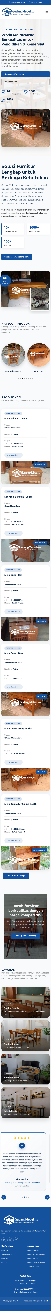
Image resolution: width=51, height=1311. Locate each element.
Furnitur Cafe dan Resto (36, 1262)
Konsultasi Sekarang (14, 74)
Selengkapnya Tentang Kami (16, 257)
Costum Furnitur (33, 1266)
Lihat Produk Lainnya (16, 875)
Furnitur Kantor (32, 1258)
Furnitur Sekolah (33, 1250)
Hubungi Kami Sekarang (25, 936)
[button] (18, 378)
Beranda (4, 1250)
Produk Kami (11, 82)
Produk (4, 1262)
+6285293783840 (29, 1289)
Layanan (4, 1258)
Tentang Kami (6, 1254)
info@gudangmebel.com (28, 1292)
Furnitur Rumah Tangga (36, 1254)
